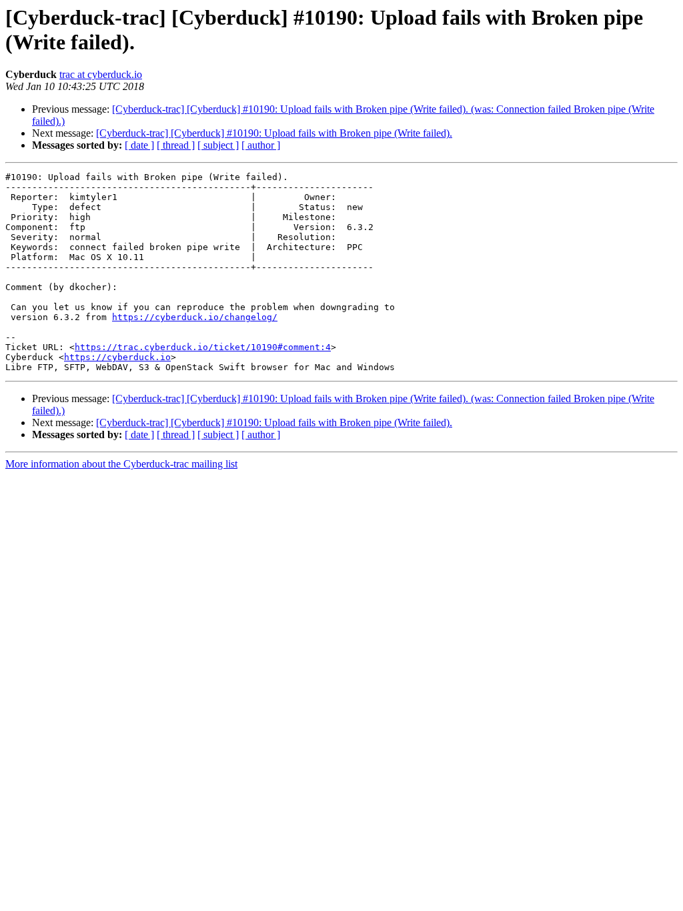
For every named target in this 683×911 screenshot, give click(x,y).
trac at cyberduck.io (100, 74)
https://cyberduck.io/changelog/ (194, 317)
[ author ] (260, 145)
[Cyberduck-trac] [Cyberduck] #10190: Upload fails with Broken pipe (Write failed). (274, 133)
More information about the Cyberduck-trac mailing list (121, 464)
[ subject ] (218, 145)
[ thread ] (176, 145)
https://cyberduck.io (117, 357)
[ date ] (139, 145)
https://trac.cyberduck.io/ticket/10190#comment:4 (203, 347)
